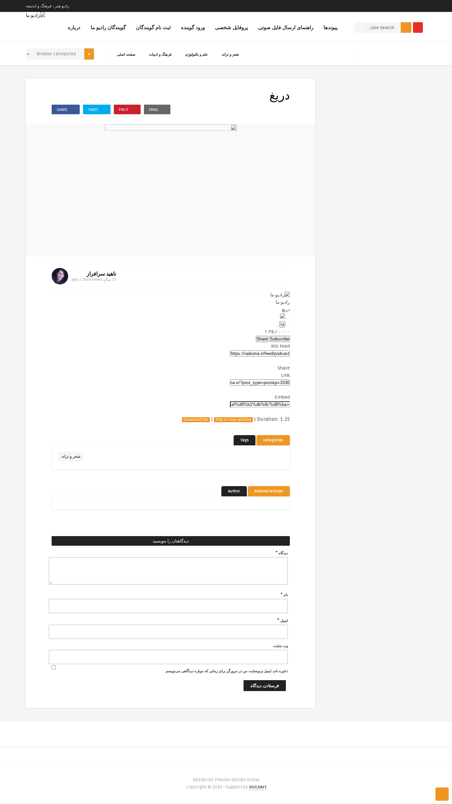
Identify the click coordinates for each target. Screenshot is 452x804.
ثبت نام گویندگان (153, 27)
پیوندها (331, 27)
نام (284, 594)
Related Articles (268, 491)
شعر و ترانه (230, 54)
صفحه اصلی (126, 54)
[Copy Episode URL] (289, 391)
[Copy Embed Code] (289, 409)
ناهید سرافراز (101, 274)
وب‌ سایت (280, 646)
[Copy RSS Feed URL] (289, 362)
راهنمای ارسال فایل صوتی (285, 27)
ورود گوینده (193, 27)
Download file (196, 419)
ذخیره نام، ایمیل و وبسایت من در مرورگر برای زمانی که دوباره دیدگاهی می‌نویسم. (226, 671)
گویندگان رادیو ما (108, 27)
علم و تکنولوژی (196, 54)
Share (262, 338)
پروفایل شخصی (231, 27)
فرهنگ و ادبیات (160, 54)
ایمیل (282, 620)
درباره (74, 27)
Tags (244, 440)
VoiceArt (257, 787)
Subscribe (279, 338)
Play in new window (233, 419)
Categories (273, 440)
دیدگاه (282, 553)
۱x (282, 324)
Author (234, 491)
